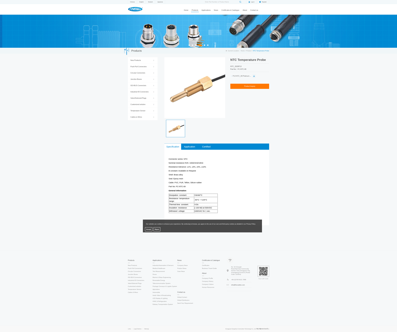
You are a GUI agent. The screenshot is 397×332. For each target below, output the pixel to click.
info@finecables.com (238, 285)
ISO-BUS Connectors (138, 85)
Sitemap (146, 329)
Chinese (132, 2)
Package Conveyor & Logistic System (165, 286)
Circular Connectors (137, 73)
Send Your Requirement (185, 303)
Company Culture (207, 284)
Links (129, 329)
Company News (182, 265)
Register (264, 2)
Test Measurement (159, 271)
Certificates (205, 265)
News (216, 10)
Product (248, 51)
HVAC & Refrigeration (160, 301)
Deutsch (150, 2)
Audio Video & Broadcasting (162, 295)
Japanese (160, 2)
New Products (135, 60)
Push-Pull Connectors (138, 66)
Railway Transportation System (163, 304)
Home (186, 10)
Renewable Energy (159, 280)
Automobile (156, 292)
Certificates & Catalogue (230, 10)
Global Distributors (183, 300)
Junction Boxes (136, 79)
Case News (181, 271)
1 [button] (189, 45)
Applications (206, 10)
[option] (198, 31)
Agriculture (156, 289)
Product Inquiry (249, 86)
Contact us (254, 10)
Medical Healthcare (159, 268)
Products (195, 10)
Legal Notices (137, 329)
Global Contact (182, 297)
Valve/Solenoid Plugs (138, 98)
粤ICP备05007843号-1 (262, 329)
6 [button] (208, 45)
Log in (252, 2)
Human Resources (208, 287)
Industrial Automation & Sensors (163, 265)
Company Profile (207, 278)
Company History (207, 281)
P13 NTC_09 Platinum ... (242, 76)
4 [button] (200, 45)
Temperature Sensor (137, 111)
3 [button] (196, 45)
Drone (155, 274)
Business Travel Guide (209, 268)
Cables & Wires (136, 117)
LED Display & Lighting (160, 298)
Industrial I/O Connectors (139, 92)
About (245, 10)
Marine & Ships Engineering (162, 277)
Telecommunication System (161, 283)
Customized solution (137, 104)
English (141, 2)
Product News (181, 268)
